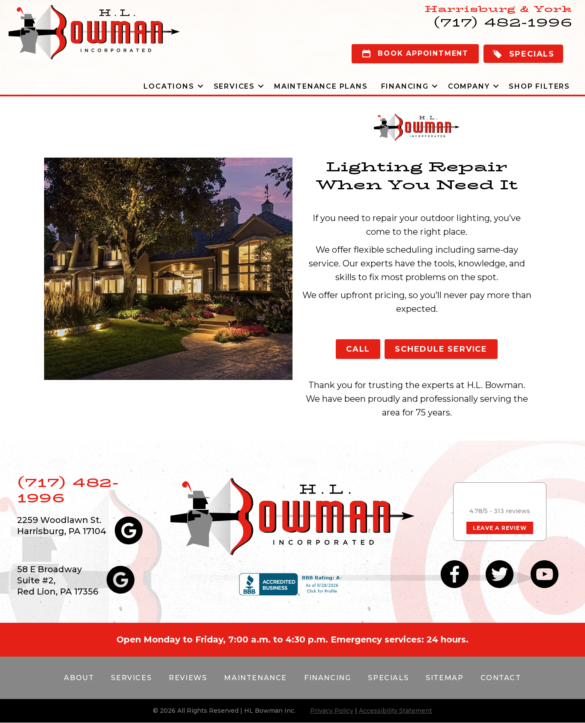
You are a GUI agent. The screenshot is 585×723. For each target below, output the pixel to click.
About (79, 678)
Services (234, 86)
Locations (168, 86)
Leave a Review (500, 528)
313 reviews (512, 511)
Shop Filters (539, 86)
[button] (523, 53)
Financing (405, 86)
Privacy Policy (331, 710)
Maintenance (255, 678)
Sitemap (444, 678)
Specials (388, 678)
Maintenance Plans (321, 86)
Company (469, 86)
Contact (501, 678)
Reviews (188, 678)
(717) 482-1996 (68, 490)
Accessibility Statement (395, 710)
